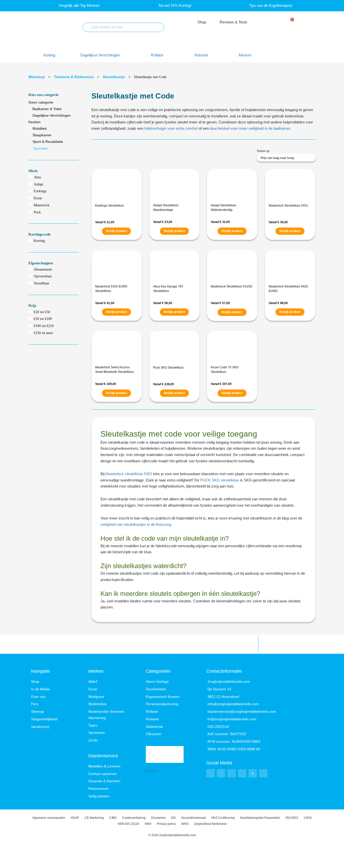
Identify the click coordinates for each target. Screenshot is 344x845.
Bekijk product (116, 231)
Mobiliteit (39, 128)
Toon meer (40, 148)
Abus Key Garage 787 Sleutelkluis (168, 289)
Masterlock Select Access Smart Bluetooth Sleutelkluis (114, 370)
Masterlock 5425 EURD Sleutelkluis (111, 289)
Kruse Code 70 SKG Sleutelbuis (224, 370)
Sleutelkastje (114, 77)
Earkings (40, 191)
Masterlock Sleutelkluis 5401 (288, 205)
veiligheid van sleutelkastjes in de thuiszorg (135, 524)
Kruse (38, 198)
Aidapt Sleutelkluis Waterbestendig (223, 208)
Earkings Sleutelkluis (109, 205)
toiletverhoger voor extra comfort (171, 128)
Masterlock (41, 205)
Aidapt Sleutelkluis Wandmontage (166, 208)
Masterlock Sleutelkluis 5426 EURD (288, 289)
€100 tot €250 (44, 326)
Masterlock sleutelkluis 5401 (129, 474)
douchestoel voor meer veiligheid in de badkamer (250, 128)
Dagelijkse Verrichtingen (51, 115)
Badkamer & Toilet (46, 109)
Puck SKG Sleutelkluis (168, 367)
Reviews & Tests (233, 22)
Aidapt (38, 184)
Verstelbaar (41, 283)
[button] (103, 55)
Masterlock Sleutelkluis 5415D (231, 286)
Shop (201, 22)
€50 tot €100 (43, 319)
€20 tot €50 (42, 312)
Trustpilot (150, 770)
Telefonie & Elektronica (74, 77)
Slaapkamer (42, 135)
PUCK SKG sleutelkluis (219, 480)
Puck (37, 212)
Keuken (34, 122)
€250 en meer (43, 333)
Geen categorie (40, 102)
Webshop (36, 77)
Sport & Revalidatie (47, 142)
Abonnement (43, 269)
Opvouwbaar (43, 276)
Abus (37, 177)
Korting (39, 241)
